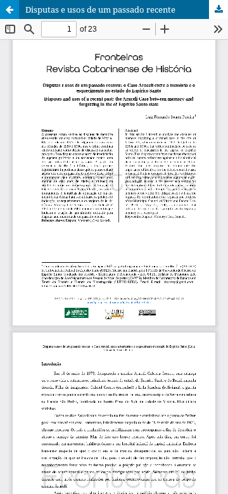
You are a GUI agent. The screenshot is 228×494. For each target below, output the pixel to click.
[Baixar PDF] (218, 9)
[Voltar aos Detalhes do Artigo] (9, 9)
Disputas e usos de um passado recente (100, 9)
